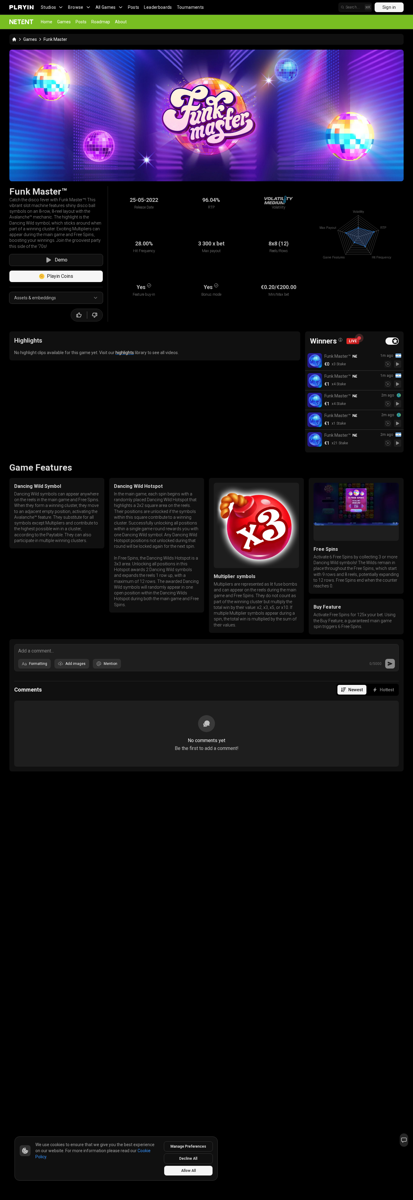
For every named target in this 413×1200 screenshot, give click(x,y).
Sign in (389, 7)
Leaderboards (158, 7)
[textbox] (206, 650)
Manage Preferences (188, 1146)
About (121, 21)
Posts (133, 7)
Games (64, 21)
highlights (124, 352)
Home (46, 21)
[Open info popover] (340, 340)
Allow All (188, 1171)
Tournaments (190, 7)
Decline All (188, 1158)
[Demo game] (397, 364)
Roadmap (100, 21)
